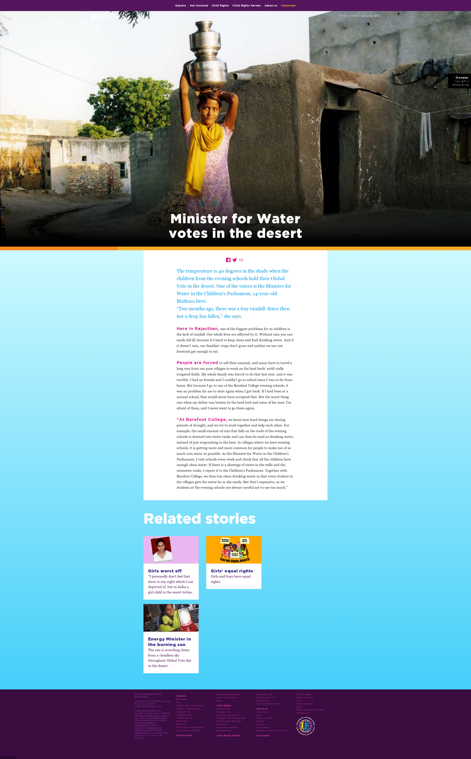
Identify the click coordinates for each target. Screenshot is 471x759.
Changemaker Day (183, 712)
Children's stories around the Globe (189, 706)
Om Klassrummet (303, 713)
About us (271, 5)
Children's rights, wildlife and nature (189, 727)
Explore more (181, 724)
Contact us (260, 724)
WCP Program (181, 699)
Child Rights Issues (223, 731)
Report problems (262, 727)
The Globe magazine (184, 718)
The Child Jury (222, 724)
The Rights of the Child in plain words (230, 718)
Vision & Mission (262, 712)
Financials (260, 721)
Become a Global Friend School (228, 694)
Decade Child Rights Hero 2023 (268, 704)
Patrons (259, 715)
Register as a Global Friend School (309, 710)
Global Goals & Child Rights (227, 727)
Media (355, 15)
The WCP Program (303, 694)
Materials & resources (304, 697)
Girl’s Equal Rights (223, 709)
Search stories (181, 721)
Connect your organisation (226, 697)
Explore (180, 5)
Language (370, 15)
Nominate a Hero (263, 701)
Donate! (460, 81)
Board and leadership (264, 718)
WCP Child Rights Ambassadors (228, 721)
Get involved (199, 5)
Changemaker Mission (184, 715)
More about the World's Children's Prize (271, 731)
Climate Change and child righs (188, 730)
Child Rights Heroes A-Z (265, 697)
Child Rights (220, 5)
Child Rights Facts (223, 712)
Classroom (288, 5)
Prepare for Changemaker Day (188, 709)
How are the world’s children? (227, 715)
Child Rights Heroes (247, 5)
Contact (344, 15)
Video (178, 702)
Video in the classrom (304, 704)
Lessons (299, 701)
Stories (299, 707)
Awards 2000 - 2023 (264, 694)
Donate (219, 701)
